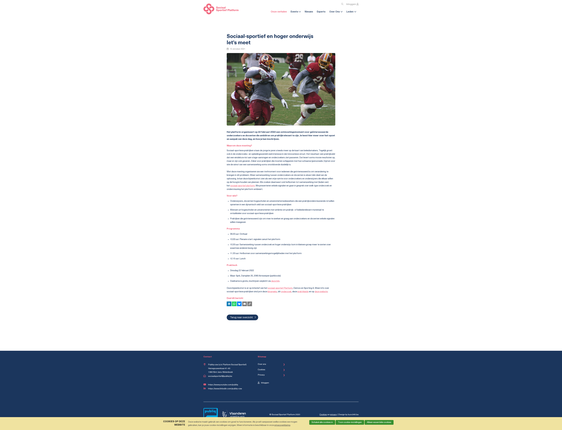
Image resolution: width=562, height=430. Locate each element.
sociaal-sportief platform (242, 186)
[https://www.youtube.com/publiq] (205, 384)
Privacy (261, 375)
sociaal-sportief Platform (280, 288)
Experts (321, 12)
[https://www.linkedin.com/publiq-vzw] (205, 388)
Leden (349, 12)
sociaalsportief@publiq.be (220, 376)
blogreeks (272, 292)
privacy (333, 415)
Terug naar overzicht (241, 317)
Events (294, 12)
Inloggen (351, 4)
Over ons (262, 364)
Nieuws (309, 12)
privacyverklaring (282, 425)
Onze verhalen (279, 12)
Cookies (261, 370)
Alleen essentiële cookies (379, 422)
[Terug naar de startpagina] (221, 9)
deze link (275, 281)
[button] (229, 304)
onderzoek (286, 292)
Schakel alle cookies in (322, 422)
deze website (321, 292)
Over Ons (334, 12)
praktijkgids (303, 292)
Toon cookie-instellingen (350, 422)
